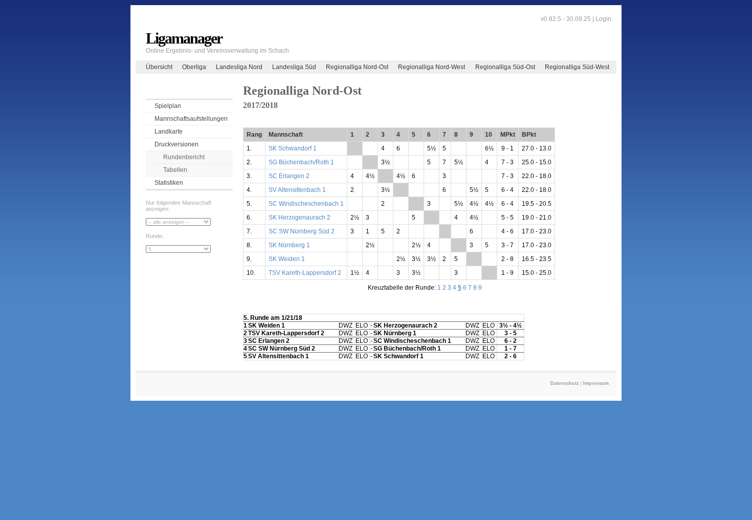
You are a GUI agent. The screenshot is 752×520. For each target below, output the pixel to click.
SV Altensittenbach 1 (297, 189)
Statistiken (168, 182)
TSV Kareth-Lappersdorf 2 (305, 272)
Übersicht (159, 67)
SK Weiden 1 (287, 259)
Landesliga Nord (239, 67)
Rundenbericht (184, 157)
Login (603, 19)
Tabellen (175, 170)
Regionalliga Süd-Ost (505, 67)
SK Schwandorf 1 (293, 148)
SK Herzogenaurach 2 (299, 217)
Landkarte (168, 131)
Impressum (596, 383)
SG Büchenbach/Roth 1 (301, 162)
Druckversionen (176, 144)
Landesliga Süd (294, 67)
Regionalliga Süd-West (577, 67)
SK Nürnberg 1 (289, 245)
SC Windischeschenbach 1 (306, 203)
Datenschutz (564, 383)
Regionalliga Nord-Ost (357, 67)
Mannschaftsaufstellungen (191, 118)
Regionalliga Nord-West (431, 67)
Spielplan (167, 106)
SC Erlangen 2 (289, 176)
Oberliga (194, 67)
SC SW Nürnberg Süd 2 (302, 231)
